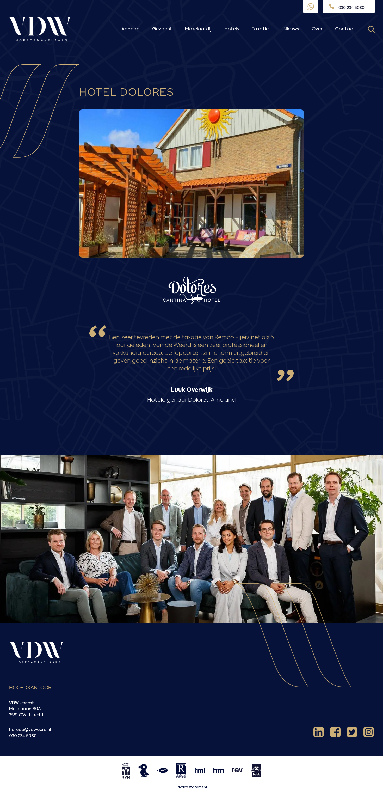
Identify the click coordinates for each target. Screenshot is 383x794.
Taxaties (261, 29)
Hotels (231, 29)
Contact (345, 29)
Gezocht (162, 29)
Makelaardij (198, 29)
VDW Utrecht (21, 702)
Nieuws (291, 29)
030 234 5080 (23, 736)
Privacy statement (192, 787)
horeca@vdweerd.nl (30, 730)
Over (317, 29)
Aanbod (130, 29)
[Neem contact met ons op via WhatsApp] (310, 6)
